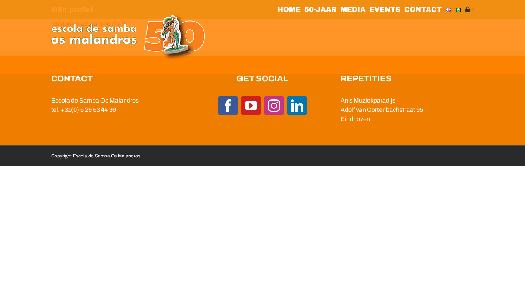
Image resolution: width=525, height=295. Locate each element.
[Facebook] (228, 105)
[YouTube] (251, 105)
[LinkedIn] (297, 105)
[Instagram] (274, 105)
